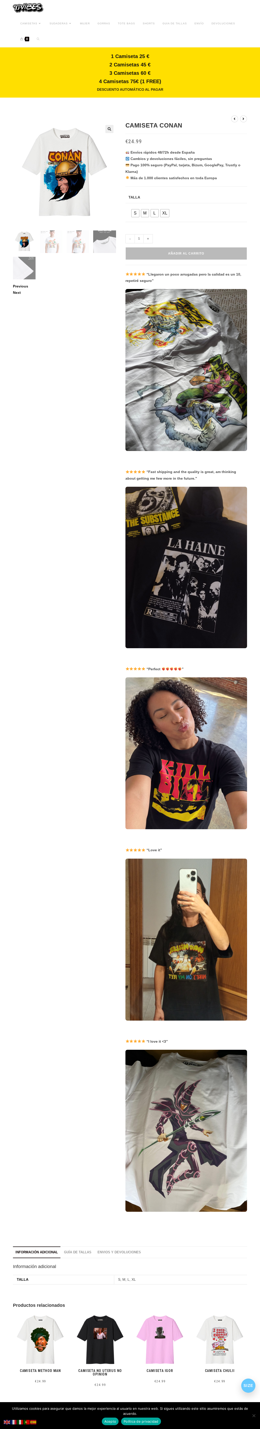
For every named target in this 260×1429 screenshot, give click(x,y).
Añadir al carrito (186, 253)
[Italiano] (20, 1422)
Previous (20, 286)
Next (17, 293)
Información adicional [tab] (36, 1252)
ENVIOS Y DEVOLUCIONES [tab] (119, 1252)
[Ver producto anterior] (234, 118)
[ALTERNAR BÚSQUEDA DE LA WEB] (38, 39)
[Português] (27, 1422)
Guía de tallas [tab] (77, 1252)
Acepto (110, 1421)
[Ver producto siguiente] (243, 118)
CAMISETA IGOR (160, 1370)
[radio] (135, 213)
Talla (134, 197)
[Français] (13, 1422)
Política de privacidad (141, 1421)
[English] (7, 1422)
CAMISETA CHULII (220, 1370)
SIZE (248, 1385)
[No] (253, 1415)
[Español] (33, 1422)
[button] (109, 129)
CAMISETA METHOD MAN (40, 1370)
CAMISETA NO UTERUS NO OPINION (100, 1372)
